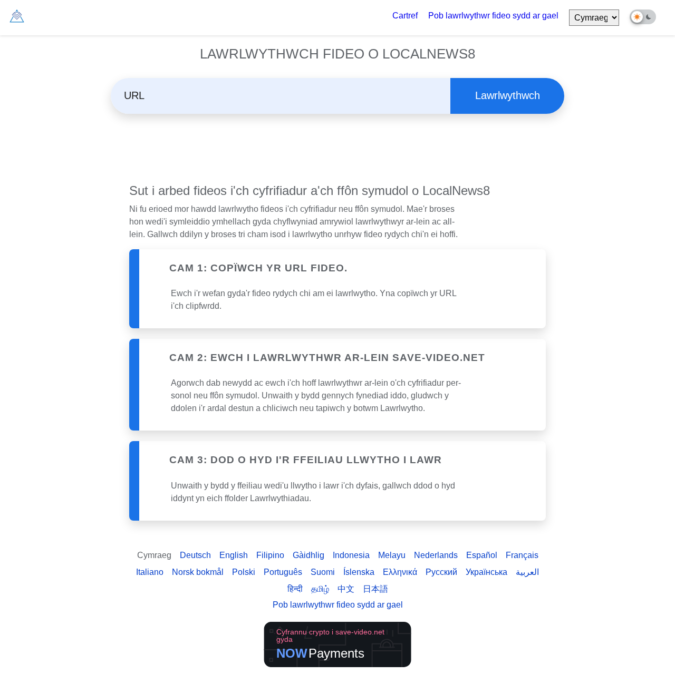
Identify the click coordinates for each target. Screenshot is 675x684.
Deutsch (195, 555)
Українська (486, 572)
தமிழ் (320, 588)
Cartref (405, 15)
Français (522, 555)
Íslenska (358, 572)
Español (481, 555)
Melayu (392, 555)
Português (283, 572)
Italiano (149, 572)
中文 (346, 588)
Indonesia (351, 555)
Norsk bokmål (198, 572)
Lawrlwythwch (507, 95)
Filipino (270, 555)
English (233, 555)
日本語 (375, 588)
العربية (527, 572)
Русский (441, 572)
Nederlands (436, 555)
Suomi (323, 572)
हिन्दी (295, 588)
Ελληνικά (400, 572)
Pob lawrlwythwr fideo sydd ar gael (493, 15)
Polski (243, 572)
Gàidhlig (308, 555)
